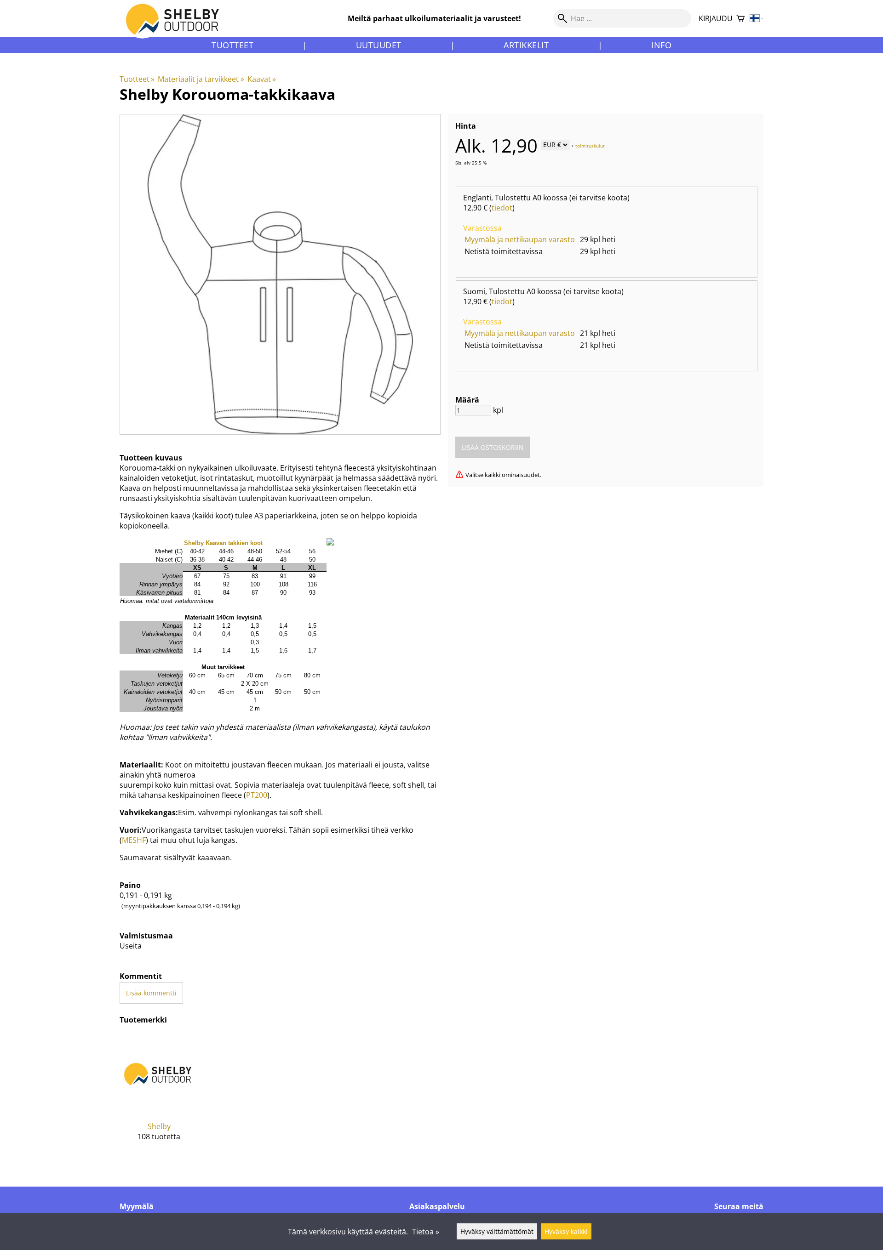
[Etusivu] (178, 27)
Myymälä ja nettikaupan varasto (519, 239)
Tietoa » (425, 1232)
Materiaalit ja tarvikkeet (201, 79)
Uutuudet (378, 45)
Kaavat (261, 79)
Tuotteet (232, 45)
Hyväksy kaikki (566, 1231)
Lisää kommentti (151, 993)
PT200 (256, 795)
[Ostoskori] (740, 18)
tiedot (502, 208)
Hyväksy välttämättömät (496, 1231)
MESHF (134, 840)
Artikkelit (526, 45)
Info (661, 45)
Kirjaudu (716, 18)
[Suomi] (756, 18)
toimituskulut (590, 145)
